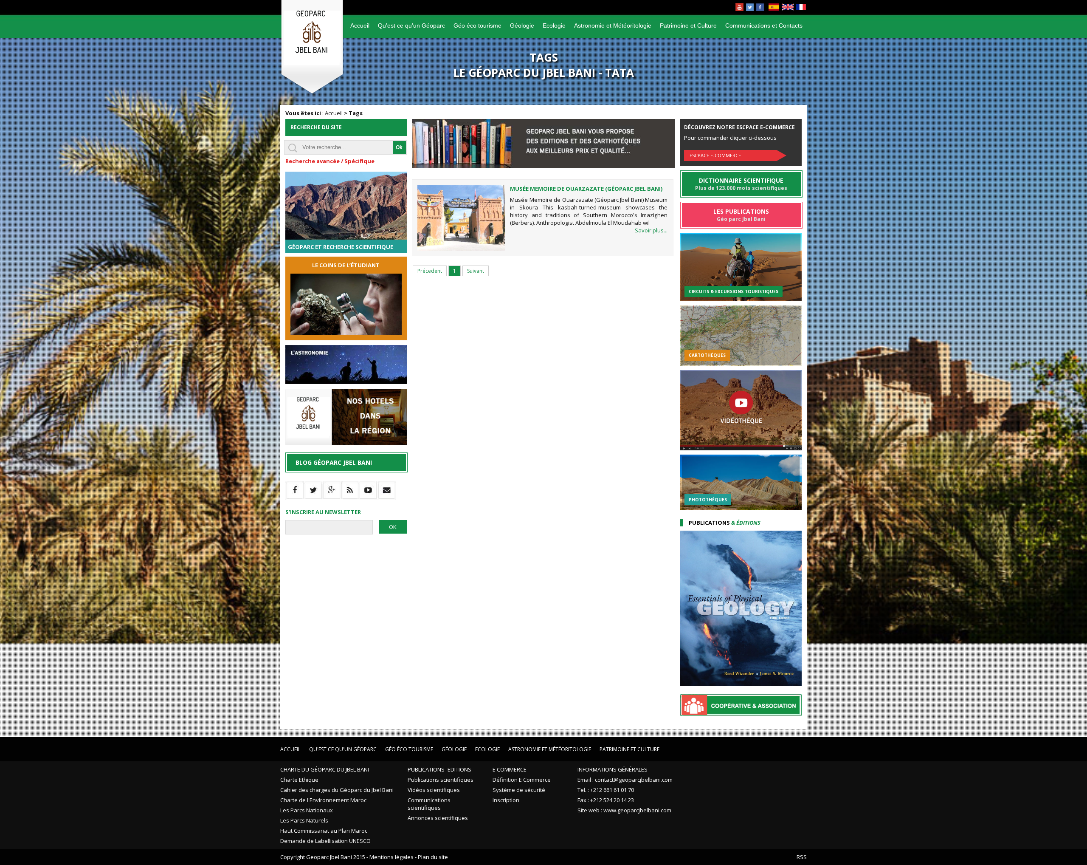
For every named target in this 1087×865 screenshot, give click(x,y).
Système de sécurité (519, 790)
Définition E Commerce (522, 779)
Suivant (475, 270)
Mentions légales (391, 857)
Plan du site (433, 857)
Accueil (359, 25)
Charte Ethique (299, 779)
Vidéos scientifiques (434, 790)
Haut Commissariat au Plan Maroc (323, 830)
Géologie (522, 25)
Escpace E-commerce (715, 155)
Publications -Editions (439, 769)
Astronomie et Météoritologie (612, 25)
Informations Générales (612, 769)
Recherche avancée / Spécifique (330, 161)
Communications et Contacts (764, 25)
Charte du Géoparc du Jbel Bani (324, 769)
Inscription (506, 800)
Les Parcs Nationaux (306, 810)
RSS (802, 857)
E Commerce (510, 769)
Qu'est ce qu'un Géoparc (411, 25)
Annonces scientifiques (438, 818)
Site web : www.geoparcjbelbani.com (624, 810)
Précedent (429, 270)
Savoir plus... (651, 230)
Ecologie (554, 25)
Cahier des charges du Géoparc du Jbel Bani (337, 790)
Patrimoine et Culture (688, 25)
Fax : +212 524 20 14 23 (605, 800)
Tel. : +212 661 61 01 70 (605, 790)
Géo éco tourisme (477, 25)
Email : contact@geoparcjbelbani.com (625, 779)
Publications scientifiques (440, 779)
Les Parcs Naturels (304, 820)
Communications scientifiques (429, 803)
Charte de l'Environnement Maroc (323, 800)
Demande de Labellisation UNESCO (325, 841)
